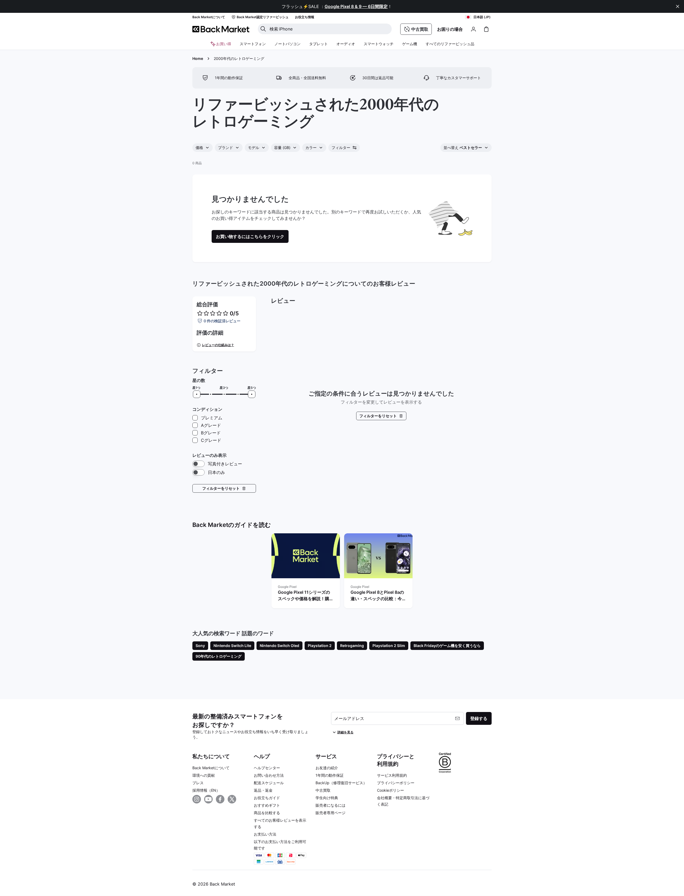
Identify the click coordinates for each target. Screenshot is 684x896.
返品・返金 (263, 790)
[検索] (263, 29)
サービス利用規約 (392, 775)
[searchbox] (329, 29)
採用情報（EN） (206, 790)
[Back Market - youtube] (208, 799)
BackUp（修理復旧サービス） (341, 782)
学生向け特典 (327, 797)
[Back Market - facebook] (220, 799)
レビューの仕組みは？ (218, 345)
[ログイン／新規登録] (473, 29)
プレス (198, 782)
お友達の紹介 (327, 767)
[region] (342, 572)
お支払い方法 (265, 834)
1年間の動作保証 (330, 775)
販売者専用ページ (330, 812)
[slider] (196, 394)
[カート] (486, 29)
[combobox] (202, 147)
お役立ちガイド (267, 797)
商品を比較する (267, 812)
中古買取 (323, 790)
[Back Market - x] (232, 799)
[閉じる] (677, 6)
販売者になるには (330, 805)
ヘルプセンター (267, 767)
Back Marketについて (211, 767)
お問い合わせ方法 (269, 775)
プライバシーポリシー (395, 782)
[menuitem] (253, 44)
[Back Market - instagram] (196, 799)
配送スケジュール (269, 782)
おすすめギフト (267, 805)
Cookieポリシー (390, 790)
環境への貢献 (203, 775)
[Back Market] (220, 29)
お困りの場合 (450, 29)
